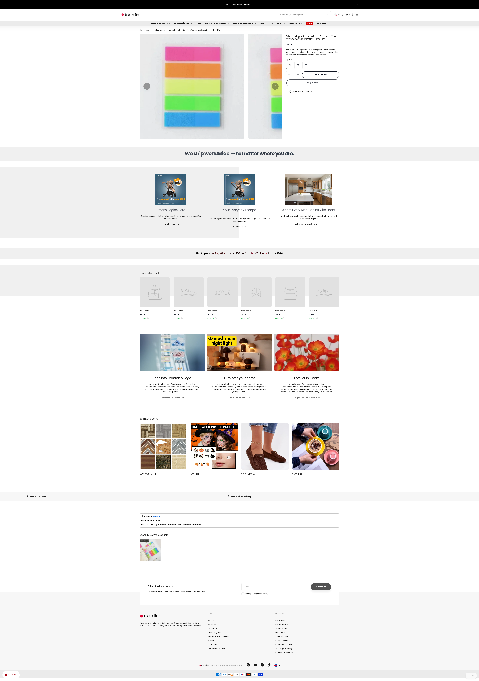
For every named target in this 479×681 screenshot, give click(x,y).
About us (211, 620)
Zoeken (327, 14)
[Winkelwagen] (357, 14)
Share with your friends (302, 91)
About (210, 614)
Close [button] (357, 4)
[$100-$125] (315, 446)
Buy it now (312, 82)
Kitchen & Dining (243, 23)
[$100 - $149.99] (265, 446)
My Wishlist (280, 620)
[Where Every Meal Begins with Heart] (308, 191)
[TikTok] (269, 665)
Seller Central (281, 628)
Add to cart (321, 74)
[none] (140, 496)
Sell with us (212, 628)
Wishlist (322, 23)
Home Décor (181, 23)
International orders (283, 644)
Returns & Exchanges (284, 652)
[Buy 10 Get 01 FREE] (163, 446)
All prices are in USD (234, 665)
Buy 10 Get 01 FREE (148, 473)
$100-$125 (297, 473)
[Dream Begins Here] (170, 191)
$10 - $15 (195, 473)
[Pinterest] (248, 665)
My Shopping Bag (282, 624)
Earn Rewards (281, 632)
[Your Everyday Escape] (239, 191)
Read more (321, 55)
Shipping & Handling (283, 648)
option (289, 60)
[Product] (155, 292)
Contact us (212, 644)
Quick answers (281, 640)
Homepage (144, 30)
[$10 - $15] (214, 446)
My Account (280, 614)
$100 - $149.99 (248, 473)
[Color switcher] (342, 14)
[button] (146, 86)
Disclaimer (212, 624)
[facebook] (262, 665)
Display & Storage (271, 23)
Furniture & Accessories (211, 23)
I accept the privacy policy (256, 593)
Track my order (282, 636)
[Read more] (348, 14)
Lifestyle (294, 23)
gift (80, 4)
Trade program (214, 632)
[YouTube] (255, 665)
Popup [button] (148, 318)
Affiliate (211, 640)
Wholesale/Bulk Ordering (218, 636)
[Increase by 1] (298, 74)
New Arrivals (159, 23)
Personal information (216, 648)
